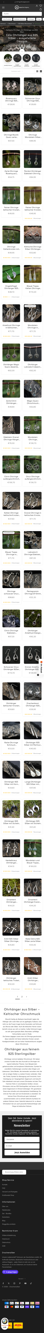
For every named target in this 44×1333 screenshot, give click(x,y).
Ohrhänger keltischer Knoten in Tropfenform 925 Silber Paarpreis (11, 704)
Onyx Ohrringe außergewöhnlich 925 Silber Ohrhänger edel (33, 477)
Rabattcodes (6, 1210)
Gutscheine (6, 1217)
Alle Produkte (7, 19)
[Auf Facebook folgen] (3, 1283)
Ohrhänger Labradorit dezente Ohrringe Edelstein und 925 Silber (32, 365)
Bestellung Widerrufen (14, 1172)
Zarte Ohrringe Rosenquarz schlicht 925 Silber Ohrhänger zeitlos (11, 172)
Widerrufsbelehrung (9, 1235)
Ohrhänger (37, 24)
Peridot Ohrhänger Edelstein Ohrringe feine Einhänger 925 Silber (32, 172)
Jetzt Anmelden (22, 1152)
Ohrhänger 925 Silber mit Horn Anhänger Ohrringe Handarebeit (11, 783)
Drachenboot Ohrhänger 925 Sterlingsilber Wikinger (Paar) (32, 704)
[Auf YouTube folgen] (25, 1283)
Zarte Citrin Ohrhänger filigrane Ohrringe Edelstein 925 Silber (11, 402)
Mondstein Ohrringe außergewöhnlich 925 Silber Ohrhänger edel (33, 438)
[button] (41, 666)
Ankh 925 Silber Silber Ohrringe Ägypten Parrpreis (11, 940)
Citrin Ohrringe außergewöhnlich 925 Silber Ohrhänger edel (11, 477)
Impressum (6, 1239)
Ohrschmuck (12, 24)
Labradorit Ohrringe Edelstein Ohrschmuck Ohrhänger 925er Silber (32, 553)
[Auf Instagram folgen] (14, 1283)
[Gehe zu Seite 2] (26, 996)
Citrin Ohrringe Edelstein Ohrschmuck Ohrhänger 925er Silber (11, 631)
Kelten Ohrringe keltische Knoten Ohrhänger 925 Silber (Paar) (11, 514)
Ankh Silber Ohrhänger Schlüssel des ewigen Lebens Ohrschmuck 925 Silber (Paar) (32, 979)
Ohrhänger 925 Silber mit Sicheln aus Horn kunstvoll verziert (11, 822)
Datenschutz (6, 1242)
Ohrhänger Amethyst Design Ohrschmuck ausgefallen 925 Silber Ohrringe (33, 631)
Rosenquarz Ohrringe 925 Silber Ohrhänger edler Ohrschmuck (11, 99)
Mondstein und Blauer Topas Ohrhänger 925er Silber (32, 861)
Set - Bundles (6, 1214)
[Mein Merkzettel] (41, 6)
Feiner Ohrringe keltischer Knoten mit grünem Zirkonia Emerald (11, 208)
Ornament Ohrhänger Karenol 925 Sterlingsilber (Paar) (32, 901)
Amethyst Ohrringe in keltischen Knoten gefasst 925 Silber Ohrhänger (11, 326)
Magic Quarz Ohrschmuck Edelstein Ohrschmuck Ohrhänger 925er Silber (32, 402)
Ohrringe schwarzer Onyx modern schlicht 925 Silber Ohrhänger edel (11, 592)
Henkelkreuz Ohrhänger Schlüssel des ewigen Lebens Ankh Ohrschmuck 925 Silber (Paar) (11, 861)
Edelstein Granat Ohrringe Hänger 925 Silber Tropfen (11, 438)
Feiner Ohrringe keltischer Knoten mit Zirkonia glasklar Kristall (33, 208)
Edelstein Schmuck (19, 19)
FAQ (3, 1188)
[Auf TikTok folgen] (31, 1283)
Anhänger (31, 19)
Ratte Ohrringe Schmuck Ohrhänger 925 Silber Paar (11, 743)
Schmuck (3, 24)
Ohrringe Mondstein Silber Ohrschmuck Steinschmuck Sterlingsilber (32, 136)
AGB (3, 1246)
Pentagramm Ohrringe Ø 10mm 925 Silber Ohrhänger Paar (33, 592)
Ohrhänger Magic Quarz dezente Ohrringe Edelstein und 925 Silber (11, 365)
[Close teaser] (38, 675)
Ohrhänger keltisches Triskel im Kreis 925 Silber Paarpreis (11, 979)
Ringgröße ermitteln (8, 1224)
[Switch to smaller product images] (41, 71)
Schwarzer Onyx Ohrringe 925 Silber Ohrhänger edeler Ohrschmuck (32, 99)
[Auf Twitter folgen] (9, 1283)
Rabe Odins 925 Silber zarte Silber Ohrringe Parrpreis (32, 940)
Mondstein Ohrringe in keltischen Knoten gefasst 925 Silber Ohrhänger (32, 326)
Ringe (39, 19)
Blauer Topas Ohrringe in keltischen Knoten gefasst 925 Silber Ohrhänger (11, 553)
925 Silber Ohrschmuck (25, 24)
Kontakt (4, 1185)
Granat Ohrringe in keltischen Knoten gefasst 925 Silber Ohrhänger (32, 514)
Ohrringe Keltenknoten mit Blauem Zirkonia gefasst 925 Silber (11, 248)
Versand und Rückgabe (9, 1192)
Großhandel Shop (8, 1195)
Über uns (5, 1206)
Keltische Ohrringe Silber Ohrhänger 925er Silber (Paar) (32, 248)
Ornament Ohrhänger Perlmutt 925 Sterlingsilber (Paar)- (11, 901)
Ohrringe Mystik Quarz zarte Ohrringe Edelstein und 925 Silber (11, 136)
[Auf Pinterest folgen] (20, 1283)
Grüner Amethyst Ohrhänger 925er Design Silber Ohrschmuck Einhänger (33, 668)
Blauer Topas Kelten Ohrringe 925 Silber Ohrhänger (33, 287)
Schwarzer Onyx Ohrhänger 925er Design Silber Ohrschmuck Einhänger (11, 668)
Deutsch (20, 1278)
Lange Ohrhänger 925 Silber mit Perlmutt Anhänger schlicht (32, 783)
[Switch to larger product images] (37, 71)
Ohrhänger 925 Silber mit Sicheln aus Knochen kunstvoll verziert (33, 822)
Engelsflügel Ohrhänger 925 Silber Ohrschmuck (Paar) (11, 287)
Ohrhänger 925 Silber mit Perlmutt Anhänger (32, 743)
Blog (3, 1221)
